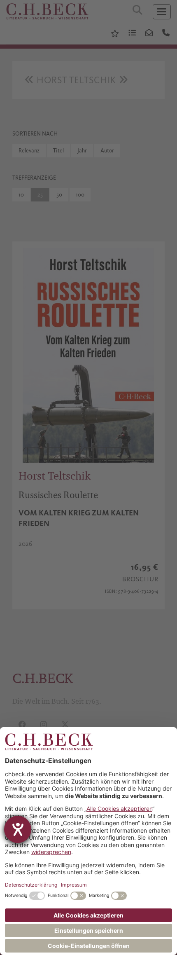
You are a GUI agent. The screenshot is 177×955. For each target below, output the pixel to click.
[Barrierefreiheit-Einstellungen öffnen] (17, 829)
